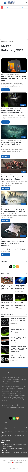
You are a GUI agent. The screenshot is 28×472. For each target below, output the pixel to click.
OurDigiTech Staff (6, 74)
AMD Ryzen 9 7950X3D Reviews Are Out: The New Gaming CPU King (13, 78)
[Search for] (26, 3)
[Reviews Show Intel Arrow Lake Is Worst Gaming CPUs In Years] (21, 280)
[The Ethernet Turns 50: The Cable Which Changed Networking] (7, 280)
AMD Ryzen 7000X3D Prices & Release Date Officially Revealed (12, 243)
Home (3, 41)
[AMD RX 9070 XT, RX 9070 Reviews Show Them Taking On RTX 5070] (7, 297)
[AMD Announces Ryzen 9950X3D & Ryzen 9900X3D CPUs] (5, 359)
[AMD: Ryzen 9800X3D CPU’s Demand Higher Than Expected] (5, 341)
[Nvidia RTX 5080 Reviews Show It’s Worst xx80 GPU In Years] (21, 297)
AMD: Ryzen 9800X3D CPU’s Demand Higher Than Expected (18, 339)
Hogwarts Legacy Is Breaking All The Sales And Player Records (12, 145)
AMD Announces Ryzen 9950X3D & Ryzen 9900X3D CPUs (18, 357)
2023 (7, 41)
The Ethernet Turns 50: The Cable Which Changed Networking (7, 287)
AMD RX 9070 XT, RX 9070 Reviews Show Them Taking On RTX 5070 (18, 320)
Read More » (5, 90)
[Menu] (2, 3)
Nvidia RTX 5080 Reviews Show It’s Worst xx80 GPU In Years (18, 329)
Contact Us (13, 465)
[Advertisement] (14, 23)
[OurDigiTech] (10, 2)
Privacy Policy (20, 465)
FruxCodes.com (18, 462)
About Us (7, 465)
